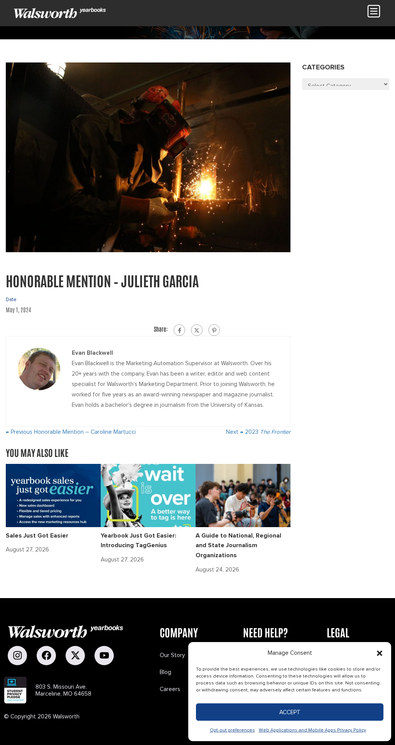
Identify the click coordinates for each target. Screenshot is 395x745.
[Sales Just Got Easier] (53, 494)
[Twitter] (197, 330)
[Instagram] (17, 655)
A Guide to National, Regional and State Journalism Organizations (238, 545)
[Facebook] (179, 330)
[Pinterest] (214, 330)
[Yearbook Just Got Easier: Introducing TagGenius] (148, 494)
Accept (289, 712)
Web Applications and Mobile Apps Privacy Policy (312, 730)
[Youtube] (104, 655)
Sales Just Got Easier (37, 535)
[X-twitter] (75, 655)
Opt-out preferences (232, 730)
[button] (379, 653)
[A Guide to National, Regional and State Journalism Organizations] (243, 494)
